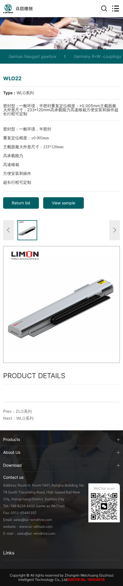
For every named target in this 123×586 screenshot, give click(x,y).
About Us (11, 452)
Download (12, 465)
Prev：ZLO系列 (17, 411)
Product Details (34, 376)
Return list (21, 202)
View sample (63, 202)
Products (11, 439)
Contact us (13, 477)
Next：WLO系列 (18, 418)
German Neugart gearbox (33, 56)
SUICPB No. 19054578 (86, 579)
